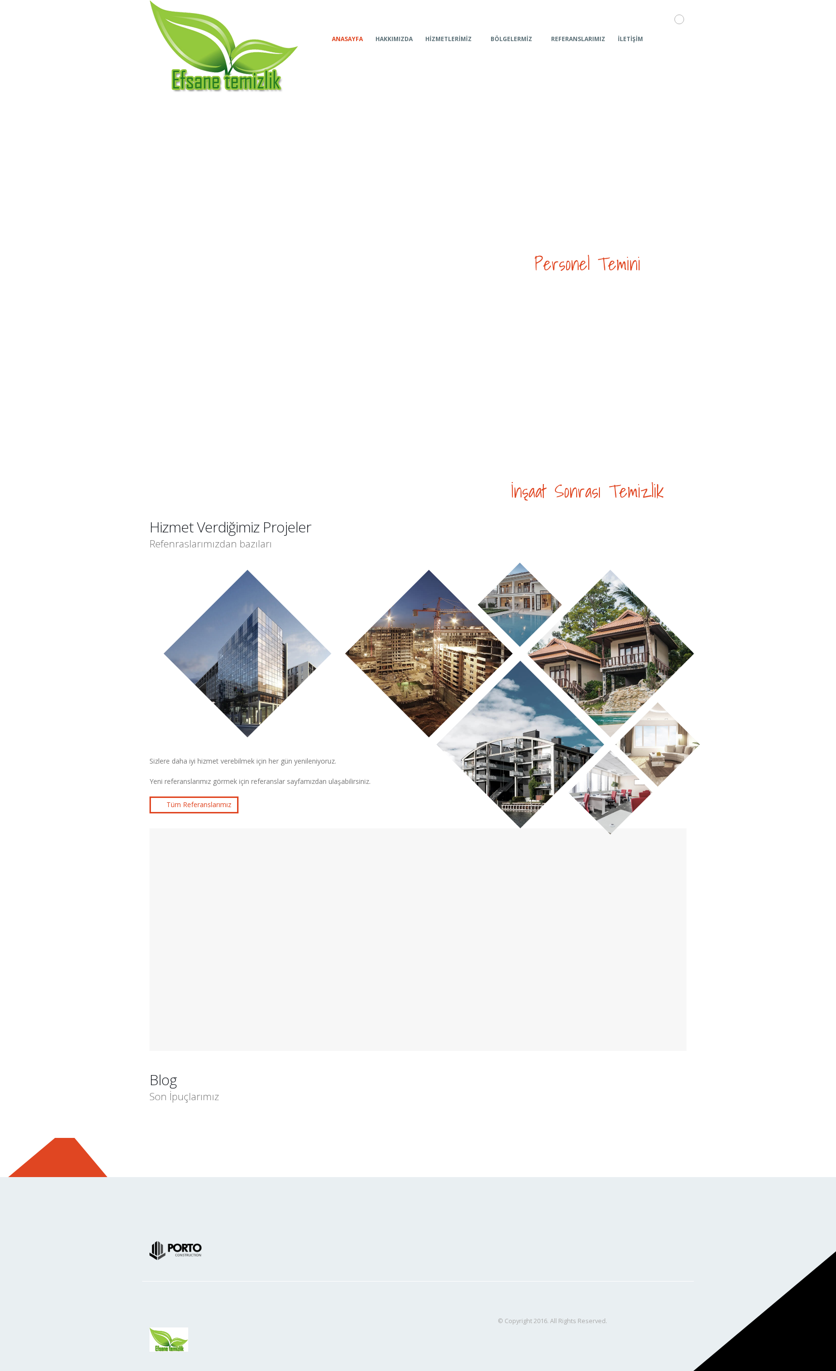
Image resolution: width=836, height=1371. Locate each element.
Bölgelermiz (511, 39)
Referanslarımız (578, 39)
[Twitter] (678, 38)
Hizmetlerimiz (448, 39)
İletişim (630, 39)
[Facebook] (662, 38)
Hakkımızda (394, 39)
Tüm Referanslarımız (197, 804)
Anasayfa (347, 39)
